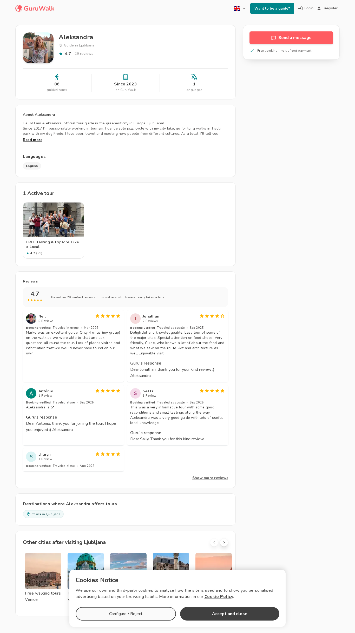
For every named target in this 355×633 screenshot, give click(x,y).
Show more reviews (210, 477)
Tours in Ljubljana (46, 514)
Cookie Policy (219, 597)
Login (309, 8)
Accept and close (229, 614)
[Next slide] (224, 542)
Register (331, 8)
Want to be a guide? (272, 8)
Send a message (295, 38)
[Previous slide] (214, 542)
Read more (32, 139)
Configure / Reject (125, 614)
